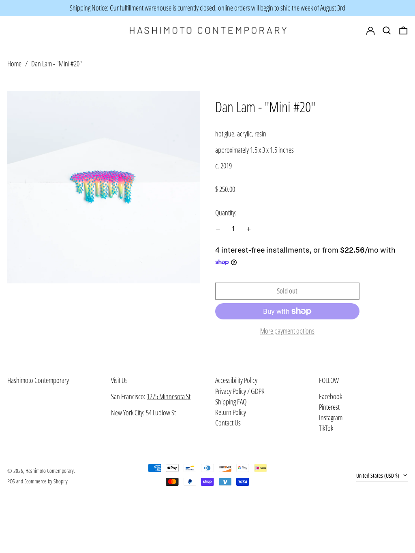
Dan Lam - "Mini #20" (56, 63)
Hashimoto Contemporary (38, 380)
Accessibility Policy (236, 380)
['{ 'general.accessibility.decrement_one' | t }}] (218, 229)
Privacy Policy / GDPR (240, 391)
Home (14, 63)
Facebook (330, 396)
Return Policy (230, 412)
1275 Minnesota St (168, 396)
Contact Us (228, 423)
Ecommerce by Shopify (46, 481)
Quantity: (226, 212)
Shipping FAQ (230, 401)
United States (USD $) (378, 475)
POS (11, 481)
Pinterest (329, 407)
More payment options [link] (287, 331)
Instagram (330, 417)
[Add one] (248, 229)
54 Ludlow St (161, 412)
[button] (403, 30)
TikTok (326, 428)
